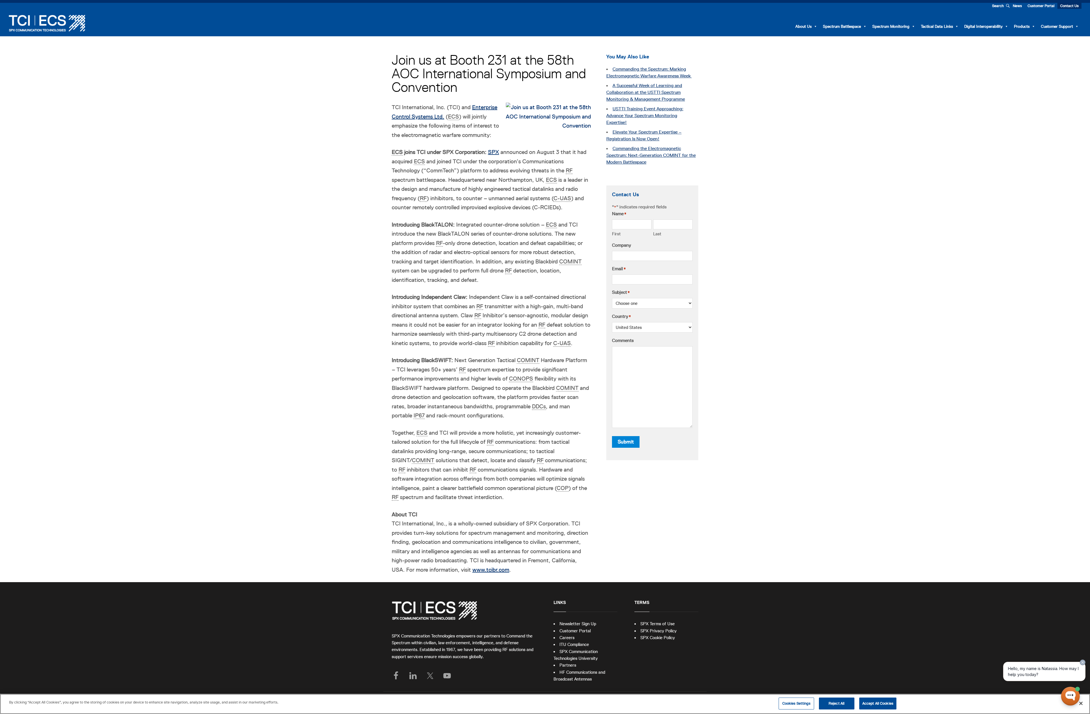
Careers (567, 637)
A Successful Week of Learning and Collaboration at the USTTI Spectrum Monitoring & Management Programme (645, 92)
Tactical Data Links (937, 26)
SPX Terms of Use (657, 623)
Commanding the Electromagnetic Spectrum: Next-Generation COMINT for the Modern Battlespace (651, 155)
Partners (567, 665)
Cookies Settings (796, 703)
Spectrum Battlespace (842, 26)
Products (1022, 26)
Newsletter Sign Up (577, 623)
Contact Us (1069, 6)
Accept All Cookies (877, 703)
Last (657, 233)
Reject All (836, 703)
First (616, 233)
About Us (803, 26)
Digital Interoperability (983, 26)
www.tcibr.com (490, 570)
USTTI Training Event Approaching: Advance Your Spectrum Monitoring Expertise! (644, 115)
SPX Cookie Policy (657, 637)
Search (998, 6)
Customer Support (1057, 26)
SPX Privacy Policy (658, 630)
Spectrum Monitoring (890, 26)
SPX (493, 152)
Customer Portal (1041, 6)
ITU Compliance (574, 644)
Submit (626, 442)
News (1017, 6)
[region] (545, 704)
